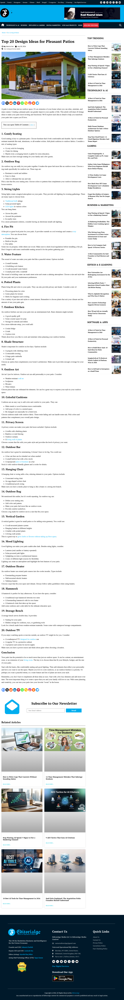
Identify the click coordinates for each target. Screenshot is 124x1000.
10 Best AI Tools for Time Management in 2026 (21, 898)
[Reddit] (11, 103)
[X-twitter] (104, 2)
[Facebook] (101, 2)
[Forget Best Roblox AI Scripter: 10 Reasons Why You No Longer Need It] (116, 195)
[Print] (33, 103)
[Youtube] (120, 2)
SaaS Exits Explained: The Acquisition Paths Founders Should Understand (63, 899)
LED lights (9, 206)
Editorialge (75, 993)
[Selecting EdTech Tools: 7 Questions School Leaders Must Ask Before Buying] (116, 284)
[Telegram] (37, 103)
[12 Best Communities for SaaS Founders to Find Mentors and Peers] (116, 255)
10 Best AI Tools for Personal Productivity (98, 119)
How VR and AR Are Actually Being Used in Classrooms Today (98, 313)
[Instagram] (113, 2)
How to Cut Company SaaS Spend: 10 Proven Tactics (97, 246)
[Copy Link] (26, 103)
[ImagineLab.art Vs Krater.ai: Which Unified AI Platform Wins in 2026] (116, 359)
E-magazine (52, 2)
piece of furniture (22, 462)
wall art (21, 378)
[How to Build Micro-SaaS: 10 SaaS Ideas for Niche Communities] (116, 349)
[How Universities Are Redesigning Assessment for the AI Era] (116, 273)
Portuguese (17, 2)
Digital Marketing (53, 25)
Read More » (7, 784)
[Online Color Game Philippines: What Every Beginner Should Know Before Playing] (116, 165)
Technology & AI (12, 25)
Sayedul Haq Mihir (26, 954)
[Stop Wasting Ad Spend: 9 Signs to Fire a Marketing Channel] (116, 66)
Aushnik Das (28, 951)
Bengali (44, 2)
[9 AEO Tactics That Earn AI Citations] (116, 75)
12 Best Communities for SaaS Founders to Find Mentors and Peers (98, 256)
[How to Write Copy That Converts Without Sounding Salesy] (116, 47)
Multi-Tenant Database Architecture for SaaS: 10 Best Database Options (98, 128)
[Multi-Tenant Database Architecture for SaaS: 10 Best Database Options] (116, 127)
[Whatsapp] (22, 103)
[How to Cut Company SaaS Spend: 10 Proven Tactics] (116, 246)
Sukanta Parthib (27, 947)
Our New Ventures (91, 25)
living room (28, 660)
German (25, 2)
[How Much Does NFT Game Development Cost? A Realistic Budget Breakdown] (116, 185)
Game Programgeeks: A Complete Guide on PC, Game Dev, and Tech (98, 156)
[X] (7, 103)
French (9, 2)
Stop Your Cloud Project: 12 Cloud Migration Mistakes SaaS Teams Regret (98, 139)
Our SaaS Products (69, 25)
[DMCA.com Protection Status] (21, 972)
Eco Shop (61, 2)
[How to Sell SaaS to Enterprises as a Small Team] (116, 370)
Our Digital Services (80, 2)
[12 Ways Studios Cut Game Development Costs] (116, 176)
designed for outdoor (28, 639)
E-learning (69, 2)
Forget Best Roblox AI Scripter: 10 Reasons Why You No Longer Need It (99, 196)
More (80, 25)
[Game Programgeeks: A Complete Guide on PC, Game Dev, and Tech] (116, 155)
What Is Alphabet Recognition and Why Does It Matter (98, 295)
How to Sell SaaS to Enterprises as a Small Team (98, 370)
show (32, 125)
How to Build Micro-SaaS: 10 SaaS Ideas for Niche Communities (97, 350)
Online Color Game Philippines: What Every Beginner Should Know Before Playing (99, 166)
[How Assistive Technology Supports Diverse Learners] (116, 303)
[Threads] (117, 2)
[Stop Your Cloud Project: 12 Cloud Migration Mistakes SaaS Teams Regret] (116, 138)
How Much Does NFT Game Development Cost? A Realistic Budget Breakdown (98, 186)
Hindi (38, 2)
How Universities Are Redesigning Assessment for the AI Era (99, 274)
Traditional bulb (11, 201)
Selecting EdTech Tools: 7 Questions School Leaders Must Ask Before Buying (98, 285)
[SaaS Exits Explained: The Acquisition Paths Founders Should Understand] (116, 108)
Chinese (32, 2)
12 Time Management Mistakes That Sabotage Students (64, 778)
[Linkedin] (110, 2)
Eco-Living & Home (13, 33)
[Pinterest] (107, 2)
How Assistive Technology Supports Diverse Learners (97, 304)
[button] (120, 25)
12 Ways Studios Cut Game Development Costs (97, 176)
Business (24, 25)
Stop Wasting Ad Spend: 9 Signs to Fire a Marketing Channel (19, 839)
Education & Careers (37, 25)
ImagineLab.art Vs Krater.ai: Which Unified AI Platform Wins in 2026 (97, 360)
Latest (18, 49)
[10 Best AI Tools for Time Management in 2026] (116, 84)
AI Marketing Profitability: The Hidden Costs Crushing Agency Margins (98, 224)
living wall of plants (14, 439)
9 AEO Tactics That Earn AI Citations (60, 838)
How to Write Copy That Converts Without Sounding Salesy (20, 778)
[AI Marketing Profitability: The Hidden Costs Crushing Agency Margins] (116, 223)
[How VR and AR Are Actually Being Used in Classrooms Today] (116, 312)
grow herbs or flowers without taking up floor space (37, 537)
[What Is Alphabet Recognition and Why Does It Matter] (116, 294)
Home (4, 33)
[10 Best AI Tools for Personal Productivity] (116, 118)
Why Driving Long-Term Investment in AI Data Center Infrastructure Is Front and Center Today (98, 235)
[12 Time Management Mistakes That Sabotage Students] (116, 58)
